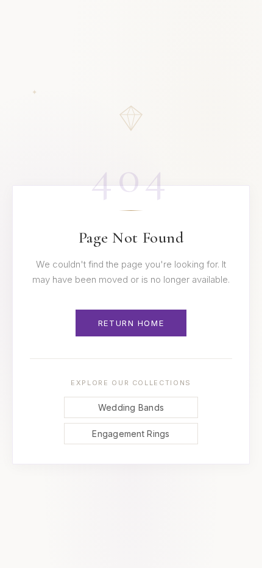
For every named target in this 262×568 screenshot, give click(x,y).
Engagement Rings (130, 433)
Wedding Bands (131, 407)
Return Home (131, 323)
